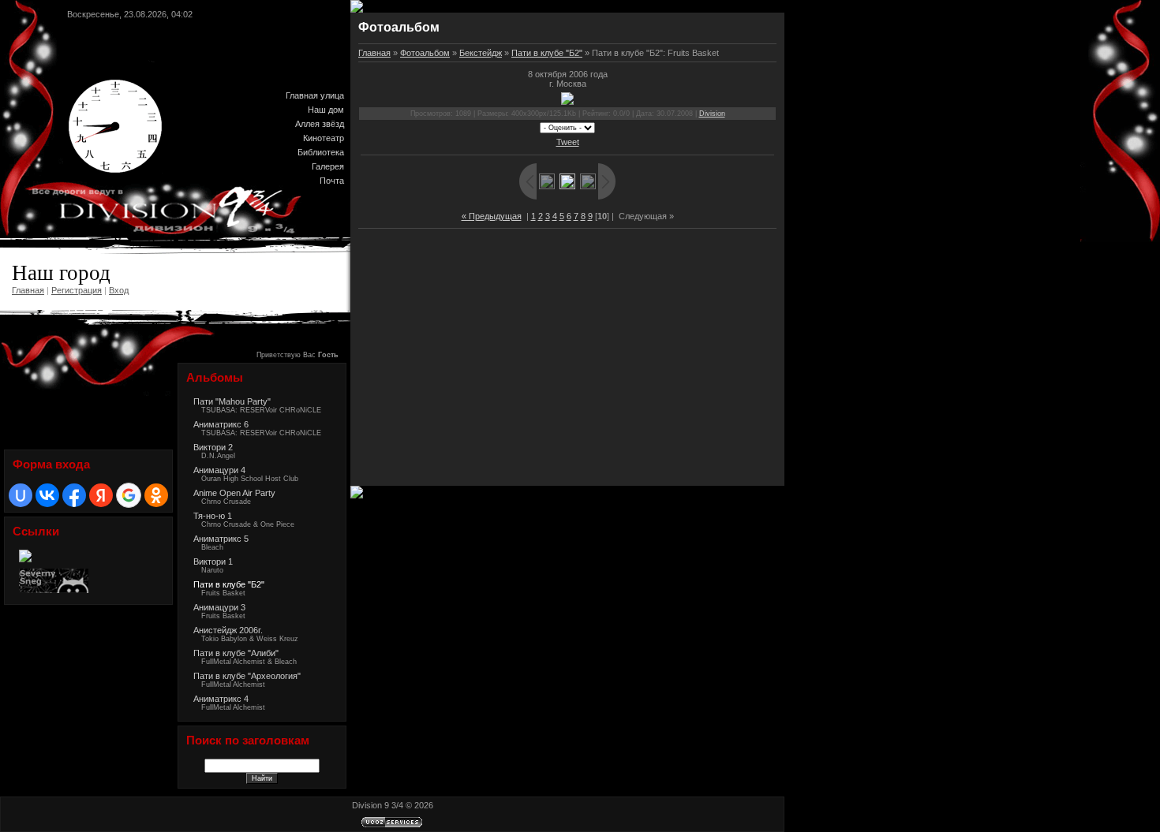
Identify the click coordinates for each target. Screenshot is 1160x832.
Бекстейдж (480, 53)
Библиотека (320, 152)
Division (712, 114)
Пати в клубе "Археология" (247, 676)
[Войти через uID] (20, 495)
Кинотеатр (323, 138)
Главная (28, 290)
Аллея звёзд (319, 124)
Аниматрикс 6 (221, 424)
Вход (119, 290)
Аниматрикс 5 (221, 538)
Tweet (567, 142)
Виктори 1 (213, 561)
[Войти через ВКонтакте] (47, 495)
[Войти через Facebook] (74, 495)
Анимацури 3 (219, 607)
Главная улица (315, 95)
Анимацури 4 (219, 470)
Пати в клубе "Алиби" (236, 653)
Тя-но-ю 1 (212, 515)
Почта (332, 180)
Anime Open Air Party (234, 493)
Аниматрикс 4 (221, 698)
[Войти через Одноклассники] (156, 495)
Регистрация (76, 290)
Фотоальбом (425, 53)
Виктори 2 (213, 447)
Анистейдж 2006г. (228, 630)
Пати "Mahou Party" (232, 401)
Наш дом (326, 109)
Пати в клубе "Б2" (228, 584)
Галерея (328, 166)
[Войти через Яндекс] (101, 495)
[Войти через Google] (128, 495)
